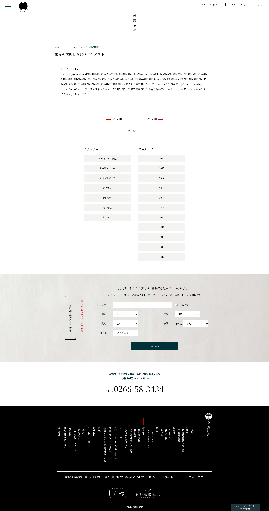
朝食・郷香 (165, 434)
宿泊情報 (107, 197)
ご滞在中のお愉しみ (126, 437)
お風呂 (187, 430)
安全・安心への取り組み (110, 440)
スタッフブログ (79, 47)
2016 (161, 256)
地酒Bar (135, 433)
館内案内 (143, 431)
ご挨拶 (192, 430)
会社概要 (59, 431)
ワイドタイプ (152, 435)
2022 (161, 197)
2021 (161, 207)
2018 (161, 237)
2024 (161, 178)
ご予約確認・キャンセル (75, 441)
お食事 (173, 430)
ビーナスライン (121, 435)
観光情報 (94, 47)
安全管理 (107, 187)
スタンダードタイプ (148, 439)
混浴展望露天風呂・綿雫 (182, 441)
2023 (161, 187)
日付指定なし (183, 304)
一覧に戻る (132, 130)
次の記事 (152, 119)
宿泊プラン (79, 434)
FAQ (243, 4)
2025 (161, 168)
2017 (161, 246)
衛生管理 (107, 207)
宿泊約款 (70, 431)
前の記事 (117, 119)
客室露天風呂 (178, 435)
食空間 (161, 432)
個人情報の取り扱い (64, 437)
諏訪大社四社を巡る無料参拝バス (104, 444)
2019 (161, 227)
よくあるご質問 (88, 435)
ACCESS (232, 4)
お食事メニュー (107, 168)
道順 (99, 429)
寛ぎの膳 (169, 433)
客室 (156, 429)
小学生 (178, 323)
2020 (161, 217)
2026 (161, 158)
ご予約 (83, 430)
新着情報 (134, 23)
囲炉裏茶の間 (139, 435)
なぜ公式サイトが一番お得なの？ (115, 444)
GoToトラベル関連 (107, 158)
